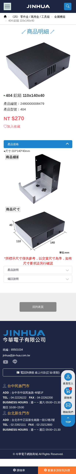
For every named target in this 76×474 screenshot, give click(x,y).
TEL (5, 397)
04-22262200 (45, 397)
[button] (67, 6)
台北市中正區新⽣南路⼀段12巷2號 (33, 419)
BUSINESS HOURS (15, 402)
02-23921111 (18, 424)
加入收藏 (13, 126)
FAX (31, 397)
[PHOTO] (38, 65)
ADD (6, 392)
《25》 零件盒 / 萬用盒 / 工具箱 (30, 16)
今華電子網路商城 (38, 6)
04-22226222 (18, 397)
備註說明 (13, 278)
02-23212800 (44, 424)
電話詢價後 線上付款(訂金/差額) (40, 372)
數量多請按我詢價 (59, 470)
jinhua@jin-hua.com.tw (16, 355)
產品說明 (13, 269)
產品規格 (13, 144)
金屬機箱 (59, 16)
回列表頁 (38, 306)
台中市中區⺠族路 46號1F (27, 392)
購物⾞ (21, 470)
